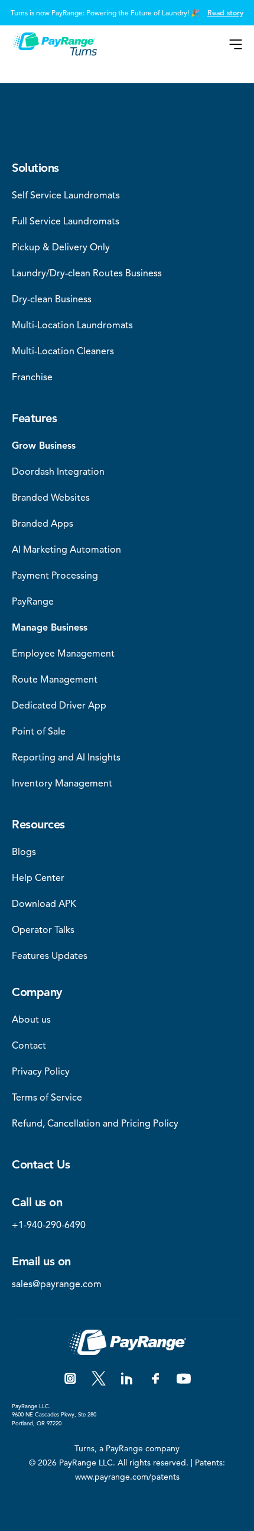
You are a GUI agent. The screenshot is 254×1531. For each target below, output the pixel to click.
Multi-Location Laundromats (72, 325)
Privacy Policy (41, 1072)
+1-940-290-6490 (49, 1225)
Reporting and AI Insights (66, 757)
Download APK (44, 904)
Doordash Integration (58, 472)
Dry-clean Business (52, 299)
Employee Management (63, 654)
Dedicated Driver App (59, 705)
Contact (29, 1046)
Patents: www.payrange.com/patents (150, 1470)
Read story (225, 12)
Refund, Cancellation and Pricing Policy (95, 1124)
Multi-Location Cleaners (63, 351)
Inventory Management (62, 783)
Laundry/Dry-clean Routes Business (87, 273)
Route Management (54, 679)
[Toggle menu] (235, 44)
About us (31, 1020)
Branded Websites (51, 498)
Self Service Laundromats (66, 195)
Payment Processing (55, 576)
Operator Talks (43, 930)
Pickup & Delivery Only (61, 247)
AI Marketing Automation (66, 550)
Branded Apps (42, 524)
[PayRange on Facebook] (155, 1378)
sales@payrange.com (57, 1284)
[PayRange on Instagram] (70, 1378)
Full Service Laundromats (65, 221)
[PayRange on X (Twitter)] (98, 1378)
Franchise (32, 377)
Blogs (24, 852)
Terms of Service (47, 1098)
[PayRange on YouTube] (183, 1378)
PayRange (33, 602)
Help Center (38, 878)
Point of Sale (39, 731)
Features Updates (49, 956)
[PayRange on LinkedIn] (127, 1378)
